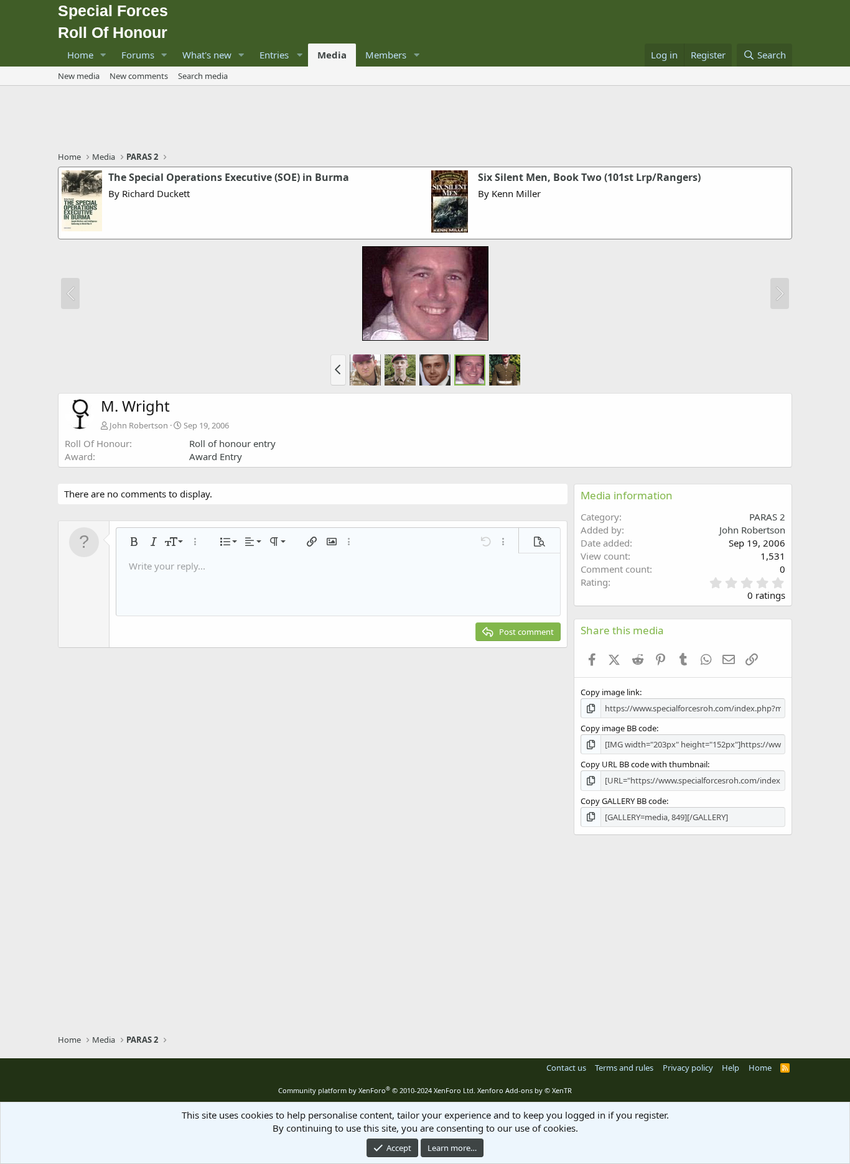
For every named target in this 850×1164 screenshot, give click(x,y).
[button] (103, 55)
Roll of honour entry (232, 443)
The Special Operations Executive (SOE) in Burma (228, 177)
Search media (203, 75)
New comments (139, 75)
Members (385, 54)
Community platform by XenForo (376, 1090)
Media (332, 54)
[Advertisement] (425, 120)
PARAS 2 (767, 516)
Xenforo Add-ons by (524, 1090)
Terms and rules (624, 1067)
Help (730, 1067)
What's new (206, 54)
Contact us (566, 1067)
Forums (137, 54)
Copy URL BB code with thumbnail (644, 764)
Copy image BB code (618, 728)
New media (79, 75)
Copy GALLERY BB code (623, 800)
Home (80, 54)
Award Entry (215, 456)
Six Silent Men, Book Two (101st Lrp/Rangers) (589, 177)
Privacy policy (688, 1067)
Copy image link (610, 692)
